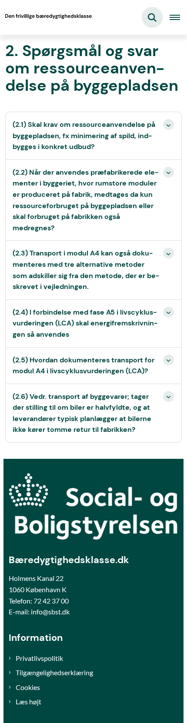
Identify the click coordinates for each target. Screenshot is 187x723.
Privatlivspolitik (39, 658)
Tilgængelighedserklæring (54, 672)
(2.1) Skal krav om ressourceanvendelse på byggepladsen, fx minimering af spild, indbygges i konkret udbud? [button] (84, 135)
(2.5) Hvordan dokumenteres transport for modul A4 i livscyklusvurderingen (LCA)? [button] (83, 365)
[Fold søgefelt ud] (152, 17)
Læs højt (28, 701)
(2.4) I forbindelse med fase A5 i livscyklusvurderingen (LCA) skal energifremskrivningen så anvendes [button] (85, 323)
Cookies (28, 687)
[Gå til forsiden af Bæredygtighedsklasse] (46, 17)
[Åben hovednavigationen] (178, 17)
